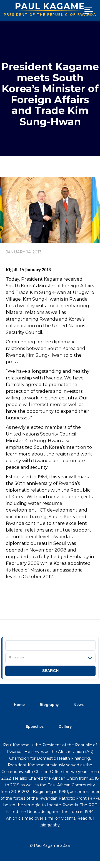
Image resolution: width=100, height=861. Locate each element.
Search (50, 671)
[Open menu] (87, 10)
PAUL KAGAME (50, 6)
